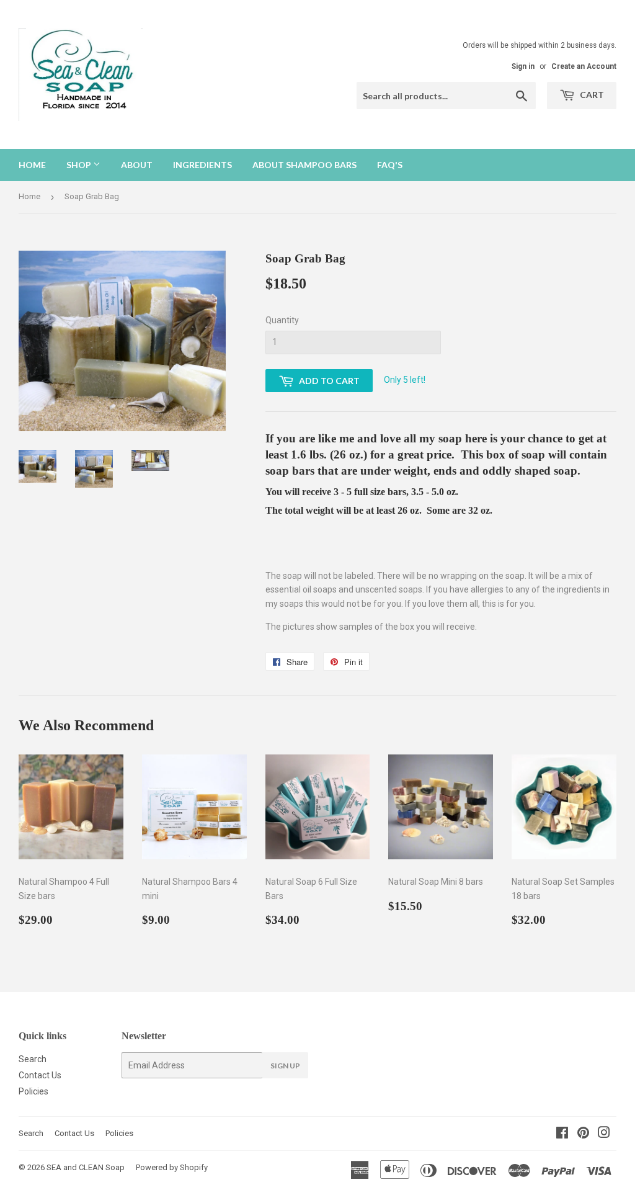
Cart (591, 94)
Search (33, 1059)
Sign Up (285, 1065)
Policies (33, 1091)
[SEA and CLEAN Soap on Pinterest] (583, 1134)
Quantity (282, 320)
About (137, 164)
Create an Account (583, 66)
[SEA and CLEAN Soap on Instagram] (604, 1134)
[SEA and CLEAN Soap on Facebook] (562, 1134)
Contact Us (40, 1075)
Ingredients (202, 164)
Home (32, 164)
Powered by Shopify (172, 1167)
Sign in (523, 66)
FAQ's (389, 164)
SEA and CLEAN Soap (86, 1167)
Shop (79, 164)
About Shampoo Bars (304, 164)
